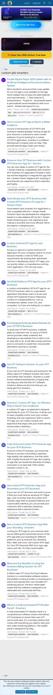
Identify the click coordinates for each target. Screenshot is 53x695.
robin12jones (12, 149)
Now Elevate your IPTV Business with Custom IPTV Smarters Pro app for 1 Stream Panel (27, 201)
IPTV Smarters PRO (21, 154)
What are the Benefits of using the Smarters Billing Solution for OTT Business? (25, 566)
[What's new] (44, 3)
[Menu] (4, 3)
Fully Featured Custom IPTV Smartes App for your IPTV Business (29, 445)
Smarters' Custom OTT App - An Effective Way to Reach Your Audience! (28, 404)
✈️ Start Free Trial (19, 62)
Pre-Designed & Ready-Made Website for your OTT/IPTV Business (29, 324)
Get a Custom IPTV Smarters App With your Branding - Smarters (27, 526)
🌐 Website (37, 62)
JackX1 (9, 109)
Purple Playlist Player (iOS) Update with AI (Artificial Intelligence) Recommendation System (29, 82)
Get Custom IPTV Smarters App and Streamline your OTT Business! (26, 487)
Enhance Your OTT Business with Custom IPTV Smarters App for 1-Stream (29, 162)
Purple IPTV (38, 115)
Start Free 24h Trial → (26, 25)
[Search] (49, 3)
